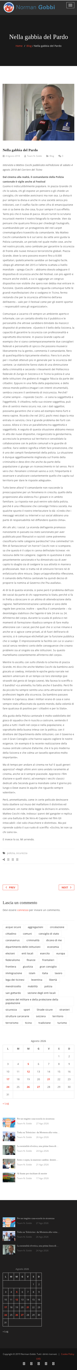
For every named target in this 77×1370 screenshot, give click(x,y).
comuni (27, 933)
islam (32, 973)
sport (27, 1009)
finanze (31, 960)
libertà (53, 979)
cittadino (11, 933)
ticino (28, 1022)
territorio (57, 1016)
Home (19, 46)
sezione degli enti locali (42, 993)
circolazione (57, 927)
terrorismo (12, 1022)
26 (28, 1087)
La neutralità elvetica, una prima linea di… (38, 1146)
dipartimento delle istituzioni (23, 947)
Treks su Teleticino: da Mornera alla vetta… (38, 1132)
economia (53, 947)
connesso (22, 910)
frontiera (11, 966)
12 (28, 1071)
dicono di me (54, 940)
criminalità (33, 940)
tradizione (44, 1022)
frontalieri (48, 960)
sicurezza (21, 853)
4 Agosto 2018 (13, 155)
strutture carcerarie (17, 1016)
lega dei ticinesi (15, 979)
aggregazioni (35, 927)
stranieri (64, 1009)
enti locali (27, 953)
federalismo (13, 960)
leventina (36, 979)
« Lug (6, 1103)
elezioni (10, 953)
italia (45, 973)
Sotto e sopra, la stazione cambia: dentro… (37, 1159)
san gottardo (13, 993)
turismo (62, 1022)
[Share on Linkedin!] (17, 859)
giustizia (28, 966)
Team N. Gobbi (34, 155)
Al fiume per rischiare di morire (32, 1173)
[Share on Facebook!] (8, 859)
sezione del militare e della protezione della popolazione (32, 1001)
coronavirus (13, 940)
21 (48, 1079)
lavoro (58, 973)
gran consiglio (48, 966)
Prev (12, 887)
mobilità (33, 986)
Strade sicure (45, 1009)
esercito (45, 953)
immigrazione (14, 973)
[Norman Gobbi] (29, 7)
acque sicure (13, 927)
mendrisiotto (13, 986)
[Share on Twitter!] (13, 859)
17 (7, 1079)
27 (38, 1087)
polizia (11, 853)
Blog (29, 46)
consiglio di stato (49, 933)
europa (60, 953)
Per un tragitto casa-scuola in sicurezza (35, 1118)
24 (7, 1087)
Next (65, 887)
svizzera (41, 1016)
